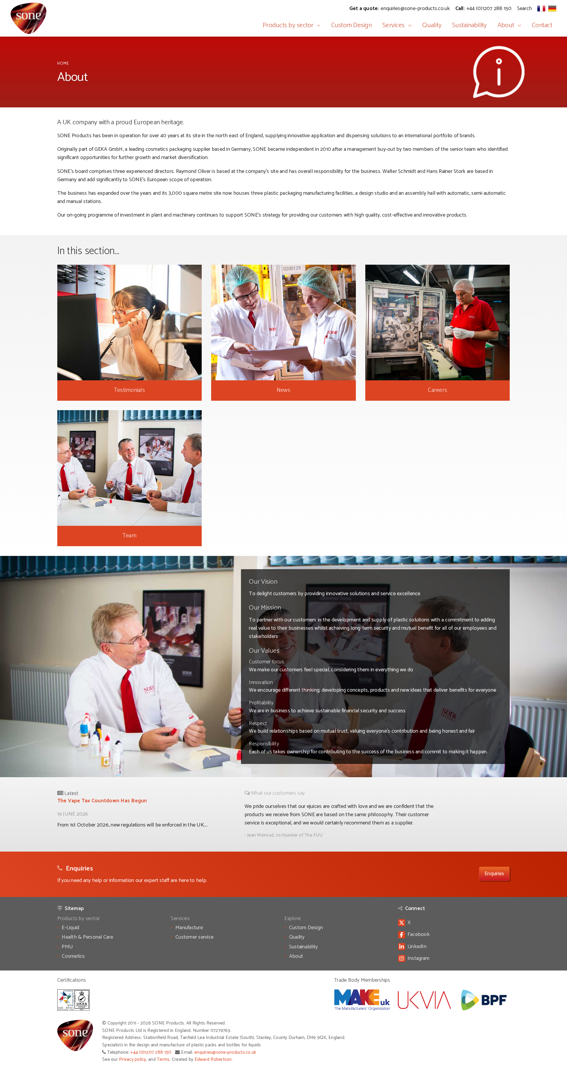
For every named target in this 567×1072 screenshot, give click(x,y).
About (506, 25)
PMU (67, 946)
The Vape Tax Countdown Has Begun (102, 800)
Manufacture (189, 927)
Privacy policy (132, 1059)
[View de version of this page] (552, 8)
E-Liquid (70, 927)
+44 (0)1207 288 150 (150, 1052)
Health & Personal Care (87, 937)
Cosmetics (73, 956)
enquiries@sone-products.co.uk (225, 1052)
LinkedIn (417, 946)
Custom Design (351, 25)
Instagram (418, 958)
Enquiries (494, 873)
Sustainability (469, 25)
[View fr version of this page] (541, 8)
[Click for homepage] (28, 18)
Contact (542, 25)
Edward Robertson (213, 1059)
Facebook (419, 934)
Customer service (194, 937)
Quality (431, 25)
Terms (163, 1059)
